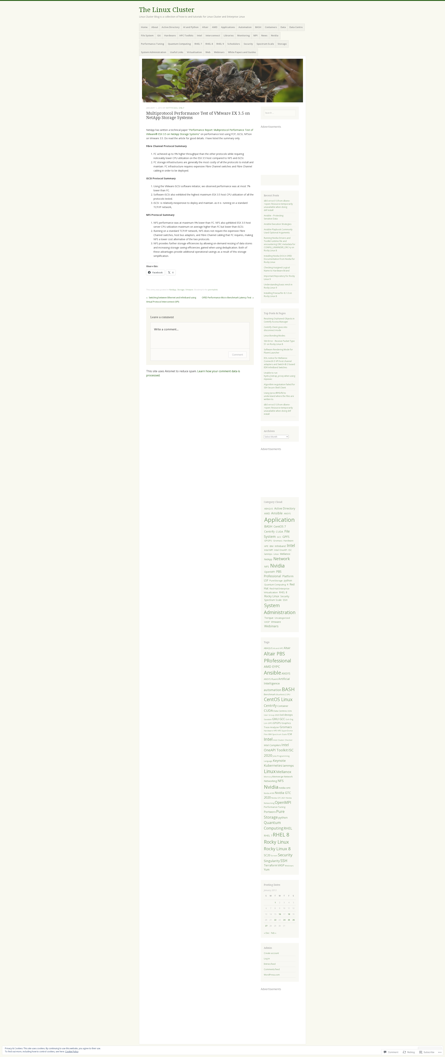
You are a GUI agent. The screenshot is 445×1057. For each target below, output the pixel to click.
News (264, 35)
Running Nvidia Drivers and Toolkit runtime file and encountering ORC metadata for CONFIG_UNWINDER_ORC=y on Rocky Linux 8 (279, 244)
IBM (271, 546)
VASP (267, 621)
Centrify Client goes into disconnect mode (275, 329)
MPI (255, 35)
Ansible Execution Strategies (277, 224)
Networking (270, 781)
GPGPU (268, 540)
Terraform (270, 865)
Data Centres (280, 710)
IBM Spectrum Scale (277, 734)
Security (248, 43)
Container (282, 706)
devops (288, 714)
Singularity (272, 861)
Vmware (189, 289)
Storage (282, 43)
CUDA (279, 531)
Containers (271, 27)
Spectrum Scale (265, 43)
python (288, 580)
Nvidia (274, 35)
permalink (213, 289)
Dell (282, 714)
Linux (276, 554)
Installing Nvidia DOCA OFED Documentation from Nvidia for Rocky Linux (279, 259)
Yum (266, 869)
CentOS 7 (280, 526)
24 (284, 920)
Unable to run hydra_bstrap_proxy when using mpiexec (279, 376)
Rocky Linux (271, 596)
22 (275, 920)
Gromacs (277, 540)
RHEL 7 (198, 43)
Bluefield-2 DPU (283, 694)
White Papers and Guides (242, 52)
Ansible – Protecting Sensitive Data (273, 217)
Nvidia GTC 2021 (278, 798)
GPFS (285, 537)
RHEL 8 (209, 43)
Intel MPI (268, 550)
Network (281, 558)
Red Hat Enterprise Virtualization (276, 590)
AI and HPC (278, 648)
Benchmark (270, 694)
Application (279, 520)
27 (266, 925)
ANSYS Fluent (271, 679)
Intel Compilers (272, 745)
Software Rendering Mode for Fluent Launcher (278, 351)
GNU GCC (278, 719)
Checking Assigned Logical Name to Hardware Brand (277, 269)
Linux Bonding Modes (274, 335)
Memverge (277, 776)
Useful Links (176, 52)
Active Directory (171, 27)
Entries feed (270, 963)
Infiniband (280, 546)
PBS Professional (272, 574)
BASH (258, 27)
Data (283, 27)
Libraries (229, 35)
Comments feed (272, 969)
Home (144, 27)
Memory (268, 777)
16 (280, 914)
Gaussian (268, 719)
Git (159, 35)
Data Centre (296, 27)
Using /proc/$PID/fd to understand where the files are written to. (279, 396)
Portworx (270, 812)
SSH (285, 600)
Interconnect (213, 35)
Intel (199, 35)
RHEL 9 (220, 43)
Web (207, 52)
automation (272, 690)
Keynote (279, 760)
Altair (205, 27)
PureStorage (276, 580)
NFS (266, 566)
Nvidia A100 (269, 793)
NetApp (172, 289)
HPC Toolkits (186, 35)
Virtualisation (194, 52)
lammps (268, 554)
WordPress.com (272, 974)
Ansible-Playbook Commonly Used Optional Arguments (278, 231)
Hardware (170, 35)
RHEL (288, 828)
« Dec (266, 933)
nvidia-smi (284, 787)
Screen (274, 855)
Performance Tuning (152, 43)
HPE (266, 546)
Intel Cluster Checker (283, 740)
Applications (228, 27)
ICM (289, 734)
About (154, 27)
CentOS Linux (278, 699)
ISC (290, 550)
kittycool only (175, 108)
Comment (237, 354)
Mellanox (285, 554)
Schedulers (233, 43)
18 (289, 914)
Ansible (277, 513)
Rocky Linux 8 (277, 848)
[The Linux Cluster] (222, 80)
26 (293, 920)
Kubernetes (273, 765)
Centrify (269, 531)
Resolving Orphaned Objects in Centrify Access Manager (279, 320)
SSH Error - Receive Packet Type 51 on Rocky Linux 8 (279, 343)
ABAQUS (268, 508)
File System (147, 35)
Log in (267, 958)
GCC (279, 537)
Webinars (219, 52)
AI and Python (191, 27)
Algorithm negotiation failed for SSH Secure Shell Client (279, 386)
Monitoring (243, 35)
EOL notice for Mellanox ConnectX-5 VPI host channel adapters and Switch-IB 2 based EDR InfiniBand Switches (279, 363)
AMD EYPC (272, 666)
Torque (268, 617)
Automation (245, 27)
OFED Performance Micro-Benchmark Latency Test (228, 297)
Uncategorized (282, 617)
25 (289, 920)
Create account (271, 953)
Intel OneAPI (280, 550)
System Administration (153, 52)
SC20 (267, 855)
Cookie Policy (71, 1051)
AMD (214, 27)
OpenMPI (269, 571)
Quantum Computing (179, 43)
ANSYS (287, 513)
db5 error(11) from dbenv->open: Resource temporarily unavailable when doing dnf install (278, 205)
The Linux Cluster (167, 10)
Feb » (273, 933)
